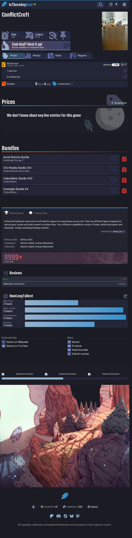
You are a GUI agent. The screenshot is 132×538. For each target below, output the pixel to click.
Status (94, 506)
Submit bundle (80, 350)
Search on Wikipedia (17, 342)
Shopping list (120, 103)
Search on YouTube (17, 346)
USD (74, 506)
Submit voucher (80, 353)
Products (77, 346)
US (51, 506)
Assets (76, 342)
